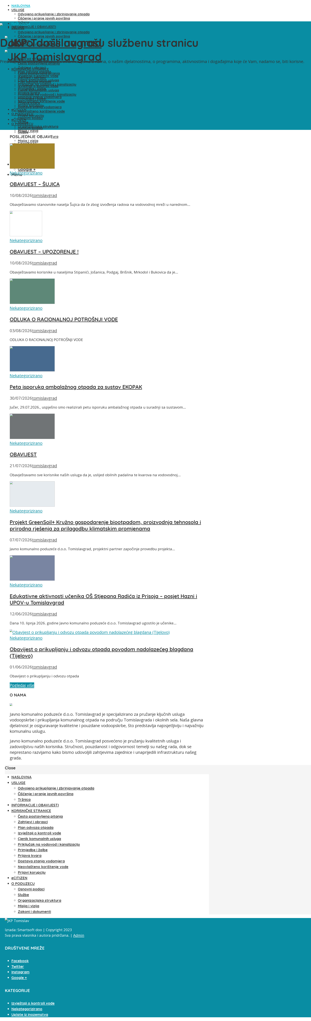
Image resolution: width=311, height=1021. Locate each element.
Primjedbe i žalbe (32, 98)
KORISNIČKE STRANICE (30, 69)
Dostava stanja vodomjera (40, 107)
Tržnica (24, 799)
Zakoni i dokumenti (34, 911)
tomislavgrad (44, 195)
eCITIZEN (18, 119)
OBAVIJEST (23, 454)
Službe (23, 132)
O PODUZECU (22, 124)
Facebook (20, 960)
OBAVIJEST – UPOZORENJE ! (44, 251)
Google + (19, 977)
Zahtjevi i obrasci (32, 77)
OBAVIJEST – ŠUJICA (35, 184)
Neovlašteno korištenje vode (41, 101)
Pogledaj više (22, 685)
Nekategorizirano (26, 173)
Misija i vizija (28, 140)
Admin (78, 935)
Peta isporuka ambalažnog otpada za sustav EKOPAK (76, 387)
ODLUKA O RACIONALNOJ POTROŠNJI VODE (64, 319)
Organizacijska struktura (39, 900)
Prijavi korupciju (31, 115)
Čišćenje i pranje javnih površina (44, 18)
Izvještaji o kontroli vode (38, 86)
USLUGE (17, 10)
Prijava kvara (29, 103)
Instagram (20, 972)
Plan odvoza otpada (34, 82)
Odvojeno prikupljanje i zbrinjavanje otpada (54, 14)
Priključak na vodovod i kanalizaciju (47, 94)
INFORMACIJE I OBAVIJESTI (33, 26)
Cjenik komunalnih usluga (38, 90)
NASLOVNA (20, 5)
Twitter (17, 966)
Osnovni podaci (30, 118)
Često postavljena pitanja (39, 73)
